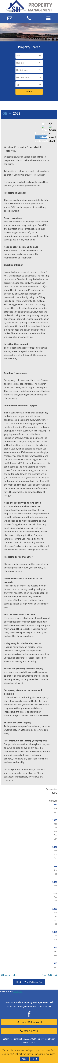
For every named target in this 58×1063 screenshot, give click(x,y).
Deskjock (17, 991)
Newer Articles (9, 974)
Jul (56, 827)
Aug (55, 808)
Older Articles (49, 974)
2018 (54, 931)
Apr (55, 897)
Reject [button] (34, 1059)
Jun (55, 812)
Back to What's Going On (29, 982)
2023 (54, 820)
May (55, 893)
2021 (54, 866)
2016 (54, 963)
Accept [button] (24, 1059)
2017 (54, 947)
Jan (55, 838)
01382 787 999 (30, 1031)
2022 (54, 846)
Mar (55, 831)
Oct (55, 916)
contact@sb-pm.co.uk (30, 1022)
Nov (55, 854)
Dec (55, 823)
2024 (54, 804)
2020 (54, 881)
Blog (54, 792)
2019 (54, 908)
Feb (55, 835)
